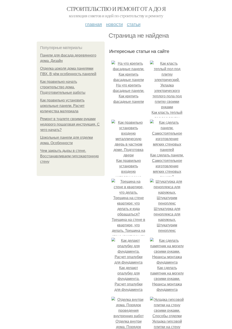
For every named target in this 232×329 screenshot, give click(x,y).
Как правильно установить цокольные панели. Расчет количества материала (62, 105)
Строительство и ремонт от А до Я (116, 8)
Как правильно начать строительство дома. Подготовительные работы (62, 87)
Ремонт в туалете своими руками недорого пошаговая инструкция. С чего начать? (70, 124)
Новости (114, 24)
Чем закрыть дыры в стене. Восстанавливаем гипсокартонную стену (69, 156)
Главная (93, 24)
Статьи (133, 24)
